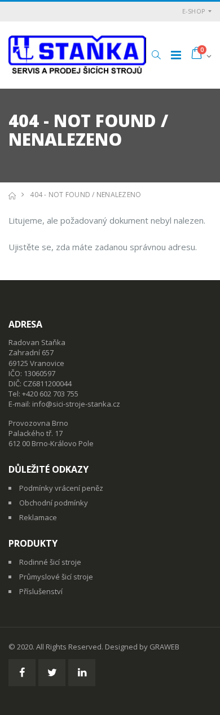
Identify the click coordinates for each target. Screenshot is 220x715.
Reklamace (38, 517)
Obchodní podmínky (53, 503)
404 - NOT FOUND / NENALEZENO (85, 194)
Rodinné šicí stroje (50, 562)
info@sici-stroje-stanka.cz (76, 404)
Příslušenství (41, 591)
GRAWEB (164, 647)
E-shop (194, 11)
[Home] (12, 194)
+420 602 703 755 (50, 394)
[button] (156, 55)
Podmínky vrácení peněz (61, 488)
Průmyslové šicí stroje (56, 577)
